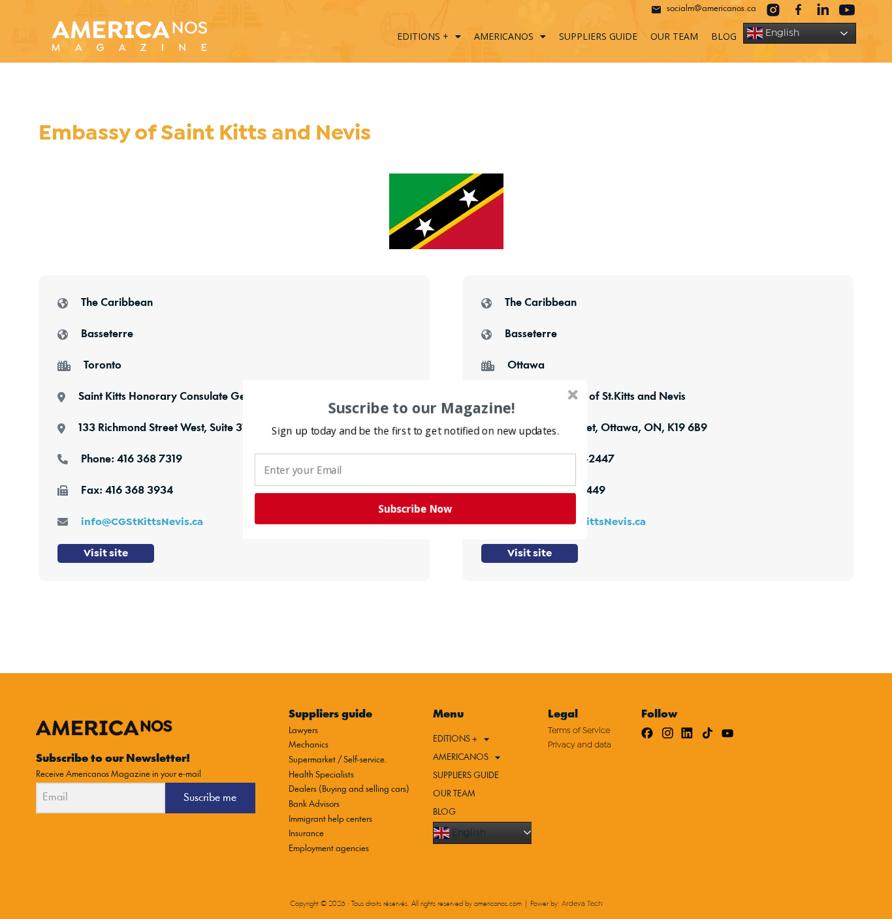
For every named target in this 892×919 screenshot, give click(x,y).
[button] (414, 430)
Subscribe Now (414, 510)
